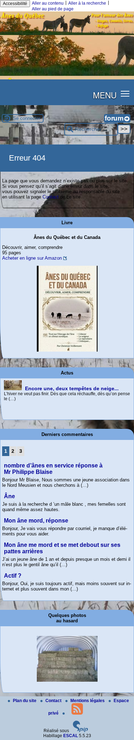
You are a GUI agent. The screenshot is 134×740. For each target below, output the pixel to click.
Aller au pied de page (53, 8)
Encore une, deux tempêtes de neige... (72, 388)
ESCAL (70, 735)
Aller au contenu (48, 3)
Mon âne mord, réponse (36, 521)
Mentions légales (88, 700)
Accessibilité (15, 3)
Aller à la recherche (87, 3)
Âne (9, 496)
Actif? (12, 576)
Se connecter (26, 118)
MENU (104, 95)
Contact (51, 197)
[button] (125, 93)
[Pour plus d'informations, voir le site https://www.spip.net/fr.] (80, 730)
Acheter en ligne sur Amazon (32, 258)
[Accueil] (67, 33)
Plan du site (25, 700)
